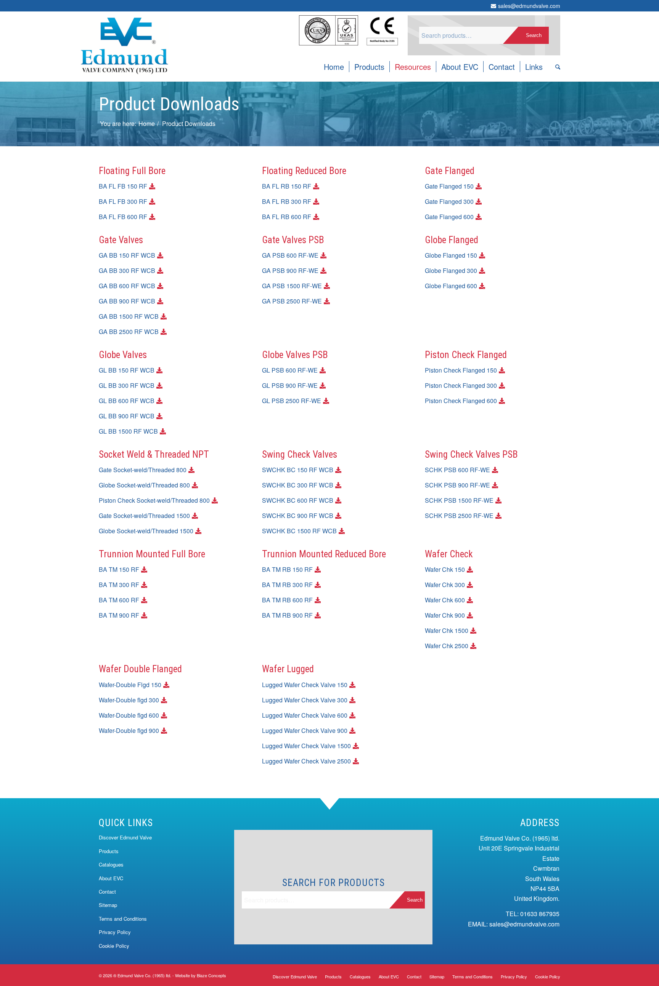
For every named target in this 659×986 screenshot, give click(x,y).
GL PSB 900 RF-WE (290, 385)
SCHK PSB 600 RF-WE (457, 469)
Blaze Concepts (211, 975)
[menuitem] (334, 66)
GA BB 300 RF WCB (127, 270)
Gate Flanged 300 (449, 201)
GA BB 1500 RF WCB (129, 316)
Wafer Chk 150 (445, 569)
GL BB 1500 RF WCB (128, 431)
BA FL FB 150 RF (123, 186)
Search (534, 35)
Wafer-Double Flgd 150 (130, 684)
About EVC (111, 878)
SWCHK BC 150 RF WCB (297, 469)
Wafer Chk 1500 (446, 630)
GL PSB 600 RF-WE (290, 370)
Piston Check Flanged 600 (461, 400)
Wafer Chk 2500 (446, 645)
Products (109, 851)
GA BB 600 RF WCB (127, 285)
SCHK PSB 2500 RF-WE (459, 515)
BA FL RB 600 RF (286, 216)
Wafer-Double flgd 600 (129, 715)
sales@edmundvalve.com (529, 6)
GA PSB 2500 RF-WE (292, 301)
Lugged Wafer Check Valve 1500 (306, 745)
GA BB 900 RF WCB (127, 301)
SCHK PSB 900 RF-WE (457, 485)
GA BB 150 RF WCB (127, 255)
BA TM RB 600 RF (287, 599)
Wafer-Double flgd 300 (129, 700)
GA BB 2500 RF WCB (129, 331)
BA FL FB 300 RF (123, 201)
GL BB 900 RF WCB (126, 416)
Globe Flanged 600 (451, 285)
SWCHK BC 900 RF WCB (297, 515)
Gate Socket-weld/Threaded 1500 (144, 515)
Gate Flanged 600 (449, 216)
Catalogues (111, 864)
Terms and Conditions (123, 918)
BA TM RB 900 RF (287, 615)
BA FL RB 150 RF (286, 186)
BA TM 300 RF (119, 584)
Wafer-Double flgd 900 (129, 730)
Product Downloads (169, 104)
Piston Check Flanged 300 (461, 385)
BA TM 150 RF (119, 569)
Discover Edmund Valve (125, 837)
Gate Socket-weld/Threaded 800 (142, 469)
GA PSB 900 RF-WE (290, 270)
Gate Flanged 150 (449, 186)
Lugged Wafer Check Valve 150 (304, 684)
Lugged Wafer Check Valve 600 (304, 715)
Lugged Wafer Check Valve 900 (304, 730)
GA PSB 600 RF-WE (290, 255)
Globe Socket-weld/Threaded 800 (144, 485)
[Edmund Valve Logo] (124, 32)
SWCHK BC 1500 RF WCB (299, 530)
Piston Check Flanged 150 (461, 370)
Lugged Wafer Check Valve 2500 (306, 761)
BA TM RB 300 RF (287, 584)
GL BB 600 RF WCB (126, 400)
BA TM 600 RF (119, 599)
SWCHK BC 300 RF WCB (297, 485)
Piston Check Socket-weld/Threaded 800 (154, 500)
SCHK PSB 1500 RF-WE (459, 500)
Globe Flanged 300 (451, 270)
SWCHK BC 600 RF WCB (297, 500)
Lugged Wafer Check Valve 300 (304, 700)
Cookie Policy (114, 945)
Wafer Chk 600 (445, 599)
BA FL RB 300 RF (286, 201)
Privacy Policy (115, 932)
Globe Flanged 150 (451, 255)
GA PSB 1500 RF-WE (292, 285)
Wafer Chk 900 (445, 615)
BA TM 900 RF (119, 615)
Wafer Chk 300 (445, 584)
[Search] (555, 66)
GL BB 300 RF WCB (126, 385)
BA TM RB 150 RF (287, 569)
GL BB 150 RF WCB (126, 370)
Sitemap (108, 905)
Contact (107, 891)
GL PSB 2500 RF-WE (291, 400)
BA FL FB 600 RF (123, 216)
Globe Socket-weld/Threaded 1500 (146, 530)
